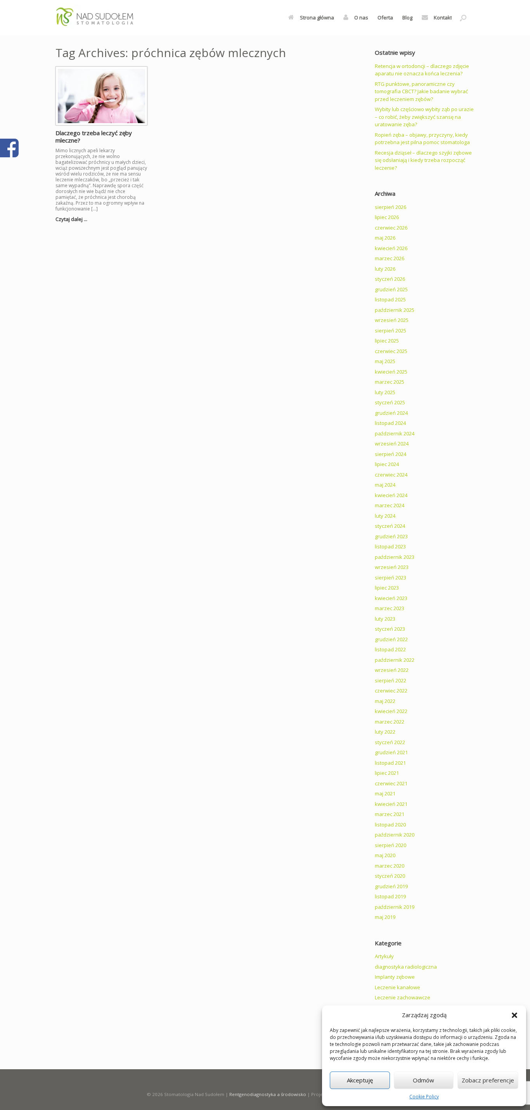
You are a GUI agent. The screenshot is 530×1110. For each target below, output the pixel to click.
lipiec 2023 (387, 587)
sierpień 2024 (390, 454)
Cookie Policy (424, 1096)
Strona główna (317, 17)
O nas (361, 17)
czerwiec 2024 (391, 474)
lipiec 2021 (387, 772)
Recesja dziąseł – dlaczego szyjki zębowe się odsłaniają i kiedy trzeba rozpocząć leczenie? (423, 160)
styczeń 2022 (390, 742)
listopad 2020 (390, 824)
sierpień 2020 (390, 845)
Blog (407, 17)
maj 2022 (385, 701)
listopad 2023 (390, 546)
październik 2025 (394, 309)
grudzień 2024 (391, 412)
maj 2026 (385, 237)
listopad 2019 (390, 896)
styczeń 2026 (390, 278)
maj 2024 (385, 484)
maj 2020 (385, 855)
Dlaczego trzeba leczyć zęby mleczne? (93, 136)
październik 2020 (394, 834)
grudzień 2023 (391, 536)
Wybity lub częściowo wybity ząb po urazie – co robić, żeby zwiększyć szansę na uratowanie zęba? (424, 117)
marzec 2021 (389, 814)
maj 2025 (385, 361)
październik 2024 (394, 433)
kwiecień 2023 (391, 598)
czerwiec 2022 (391, 690)
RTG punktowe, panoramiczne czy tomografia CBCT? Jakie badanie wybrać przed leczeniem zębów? (421, 91)
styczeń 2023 (390, 628)
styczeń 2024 (390, 525)
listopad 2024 (390, 422)
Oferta (385, 17)
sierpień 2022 (390, 680)
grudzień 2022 (391, 639)
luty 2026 (385, 268)
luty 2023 (385, 618)
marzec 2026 (389, 258)
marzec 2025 (389, 381)
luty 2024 (385, 515)
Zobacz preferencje (488, 1080)
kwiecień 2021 (391, 803)
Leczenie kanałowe (397, 987)
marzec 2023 (389, 608)
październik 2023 (394, 556)
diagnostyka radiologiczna (406, 966)
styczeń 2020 (390, 875)
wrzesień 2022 (392, 669)
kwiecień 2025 (391, 371)
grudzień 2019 (391, 886)
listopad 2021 (390, 762)
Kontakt (443, 17)
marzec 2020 (389, 865)
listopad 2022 (390, 649)
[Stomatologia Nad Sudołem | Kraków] (113, 17)
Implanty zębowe (395, 976)
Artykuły (384, 956)
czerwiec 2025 (391, 351)
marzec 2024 (389, 505)
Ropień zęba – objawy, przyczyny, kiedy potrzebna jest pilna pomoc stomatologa (422, 138)
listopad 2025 (390, 299)
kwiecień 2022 (391, 711)
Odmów (423, 1080)
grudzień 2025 (391, 289)
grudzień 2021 (391, 752)
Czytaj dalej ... (71, 219)
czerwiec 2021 (391, 783)
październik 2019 (394, 906)
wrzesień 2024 (392, 443)
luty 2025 (385, 392)
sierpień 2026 (390, 207)
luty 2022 (385, 731)
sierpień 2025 (390, 330)
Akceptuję (360, 1080)
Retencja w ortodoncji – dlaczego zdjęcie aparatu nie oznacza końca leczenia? (422, 70)
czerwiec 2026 (391, 227)
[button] (514, 1015)
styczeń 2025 (390, 402)
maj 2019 (385, 916)
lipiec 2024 (387, 464)
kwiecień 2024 (391, 495)
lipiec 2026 (387, 217)
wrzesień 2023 (392, 567)
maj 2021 (385, 793)
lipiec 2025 (387, 340)
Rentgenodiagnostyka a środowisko (267, 1094)
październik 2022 (394, 659)
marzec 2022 (389, 721)
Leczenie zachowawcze (402, 997)
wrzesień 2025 (392, 320)
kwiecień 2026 (391, 248)
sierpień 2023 (390, 577)
